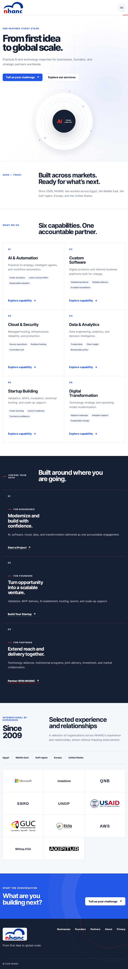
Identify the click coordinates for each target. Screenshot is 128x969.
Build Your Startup (22, 614)
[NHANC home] (13, 7)
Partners (95, 929)
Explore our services (62, 77)
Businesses (63, 929)
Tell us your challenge (22, 77)
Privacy (121, 929)
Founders (80, 929)
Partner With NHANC (23, 681)
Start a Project (19, 547)
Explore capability (22, 300)
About (108, 929)
